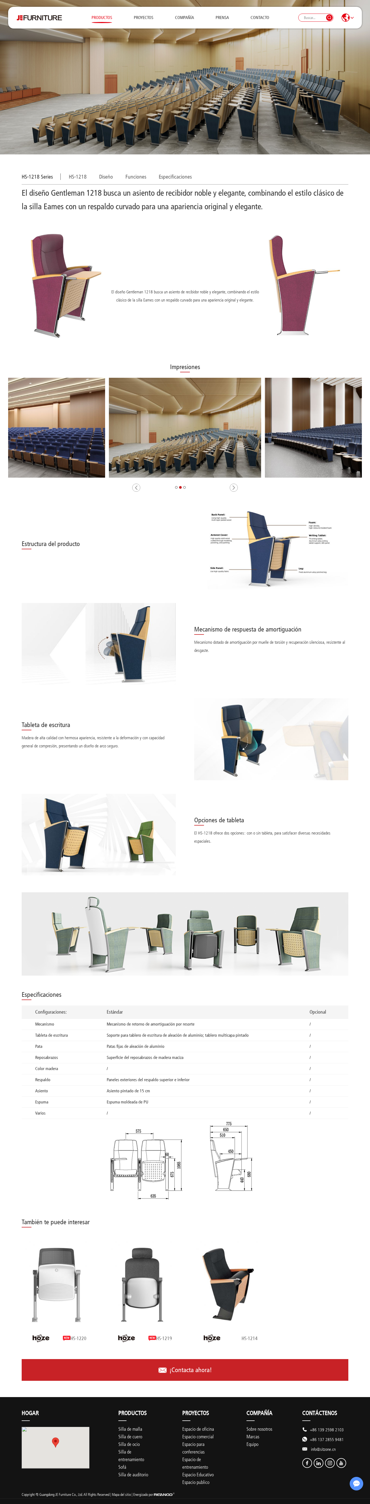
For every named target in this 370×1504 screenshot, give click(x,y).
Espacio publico (195, 1482)
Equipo (252, 1444)
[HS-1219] (142, 1285)
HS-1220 (78, 1338)
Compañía (184, 17)
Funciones (135, 176)
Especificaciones (175, 176)
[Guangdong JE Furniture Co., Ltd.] (39, 17)
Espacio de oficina (198, 1429)
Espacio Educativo (198, 1474)
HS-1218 (78, 176)
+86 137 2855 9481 (327, 1439)
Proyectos (143, 17)
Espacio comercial (198, 1436)
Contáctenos (319, 1413)
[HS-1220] (57, 1285)
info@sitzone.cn (323, 1449)
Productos (102, 17)
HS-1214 (250, 1338)
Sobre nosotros (259, 1429)
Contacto (260, 17)
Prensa (222, 17)
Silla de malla (130, 1429)
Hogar (30, 1413)
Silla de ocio (129, 1444)
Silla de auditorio (133, 1474)
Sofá (122, 1467)
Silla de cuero (130, 1436)
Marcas (252, 1436)
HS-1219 (164, 1338)
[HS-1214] (228, 1285)
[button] (136, 488)
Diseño (106, 176)
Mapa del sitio (121, 1494)
